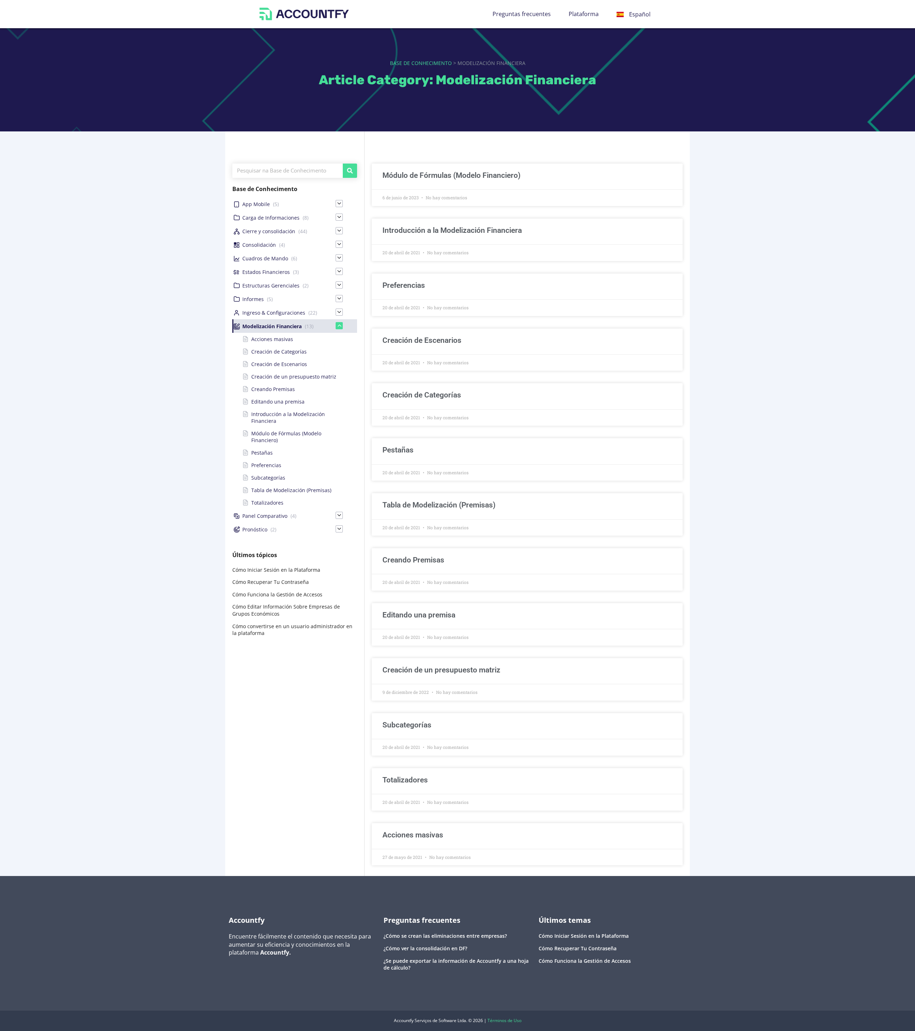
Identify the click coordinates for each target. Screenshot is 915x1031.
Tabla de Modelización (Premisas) (438, 505)
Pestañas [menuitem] (262, 452)
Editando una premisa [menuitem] (278, 401)
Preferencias (403, 285)
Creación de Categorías (421, 395)
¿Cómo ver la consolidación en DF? (425, 948)
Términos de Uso (504, 1020)
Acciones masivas (412, 835)
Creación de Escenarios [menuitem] (279, 364)
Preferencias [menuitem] (266, 465)
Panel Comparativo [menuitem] (264, 515)
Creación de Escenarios (421, 340)
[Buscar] (350, 171)
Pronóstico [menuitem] (254, 529)
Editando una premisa (418, 615)
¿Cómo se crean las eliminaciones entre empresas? (445, 935)
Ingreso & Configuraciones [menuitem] (273, 312)
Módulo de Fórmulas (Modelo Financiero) (451, 175)
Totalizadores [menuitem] (267, 502)
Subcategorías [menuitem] (268, 477)
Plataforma (584, 14)
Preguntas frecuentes (522, 14)
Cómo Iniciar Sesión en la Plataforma (276, 569)
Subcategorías (406, 725)
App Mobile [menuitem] (256, 204)
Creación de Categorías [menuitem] (279, 351)
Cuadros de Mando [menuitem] (265, 258)
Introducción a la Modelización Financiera (452, 230)
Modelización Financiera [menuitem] (272, 326)
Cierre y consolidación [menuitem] (268, 231)
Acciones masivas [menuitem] (272, 339)
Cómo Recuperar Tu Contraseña (270, 582)
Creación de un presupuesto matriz (441, 670)
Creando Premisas (413, 560)
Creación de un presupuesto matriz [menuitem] (293, 376)
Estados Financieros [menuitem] (266, 272)
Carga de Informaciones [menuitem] (271, 217)
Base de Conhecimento (421, 63)
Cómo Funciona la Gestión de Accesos (277, 594)
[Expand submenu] (339, 203)
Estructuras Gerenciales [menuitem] (271, 285)
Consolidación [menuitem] (259, 244)
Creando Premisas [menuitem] (273, 389)
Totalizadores (405, 780)
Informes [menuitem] (253, 299)
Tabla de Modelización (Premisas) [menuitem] (291, 490)
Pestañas (398, 450)
